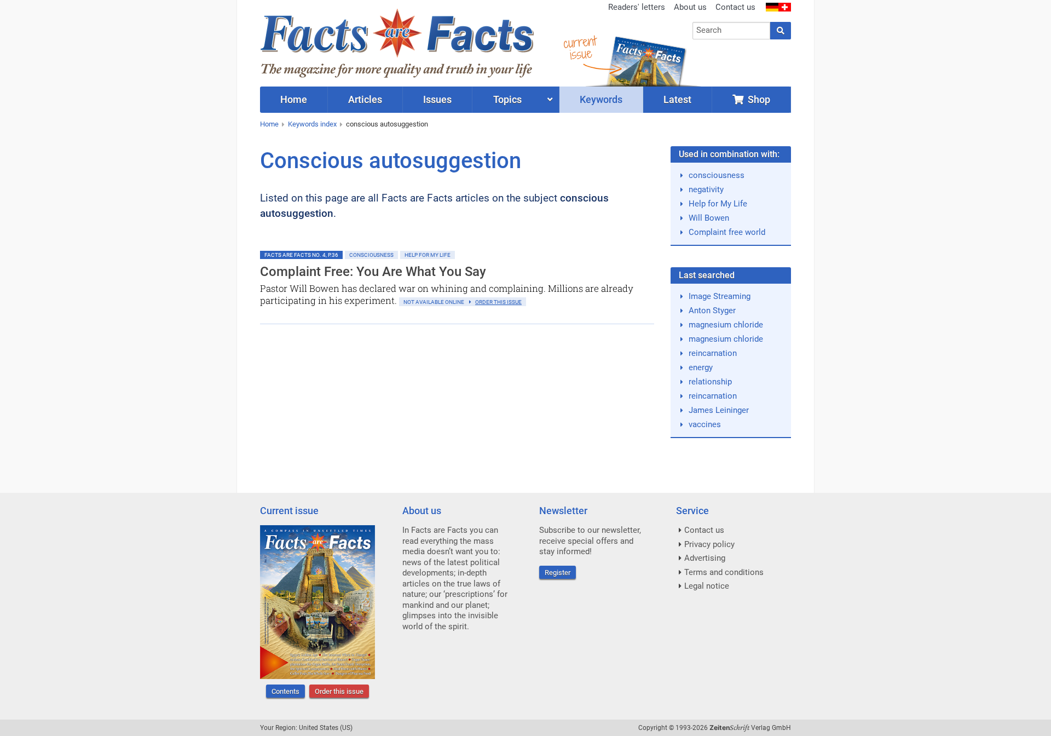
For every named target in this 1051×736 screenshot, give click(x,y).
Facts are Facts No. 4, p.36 (301, 255)
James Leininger (719, 410)
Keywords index (312, 124)
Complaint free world (727, 232)
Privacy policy (709, 544)
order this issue (498, 302)
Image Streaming (719, 296)
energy (701, 367)
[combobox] (731, 30)
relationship (710, 382)
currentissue (580, 47)
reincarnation (713, 353)
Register (557, 572)
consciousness (716, 175)
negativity (706, 189)
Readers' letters (636, 7)
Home (269, 124)
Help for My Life (428, 255)
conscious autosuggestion (387, 124)
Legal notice (706, 586)
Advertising (704, 558)
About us (690, 7)
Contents (285, 691)
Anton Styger (712, 310)
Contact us (735, 7)
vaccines (705, 424)
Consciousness (371, 255)
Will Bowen (709, 218)
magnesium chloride (726, 325)
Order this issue (339, 691)
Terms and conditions (724, 572)
